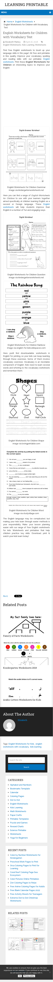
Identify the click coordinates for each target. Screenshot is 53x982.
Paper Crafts (16, 815)
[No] (50, 972)
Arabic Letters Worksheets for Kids (22, 699)
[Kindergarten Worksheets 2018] (26, 653)
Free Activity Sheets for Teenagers (26, 894)
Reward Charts (17, 826)
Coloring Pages (17, 796)
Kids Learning (28, 45)
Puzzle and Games (19, 823)
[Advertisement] (26, 98)
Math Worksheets (18, 811)
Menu (4, 12)
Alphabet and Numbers (20, 785)
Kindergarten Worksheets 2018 (20, 667)
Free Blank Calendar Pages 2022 (25, 890)
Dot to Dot (15, 800)
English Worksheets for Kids (21, 744)
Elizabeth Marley (13, 42)
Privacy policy (29, 976)
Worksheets (40, 45)
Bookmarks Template (20, 789)
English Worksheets (24, 21)
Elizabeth (22, 720)
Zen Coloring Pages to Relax (23, 883)
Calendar (14, 792)
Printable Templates (19, 819)
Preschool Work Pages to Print (24, 862)
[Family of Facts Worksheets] (26, 621)
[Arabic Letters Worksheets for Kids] (26, 685)
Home (9, 21)
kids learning (35, 747)
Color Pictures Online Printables (24, 879)
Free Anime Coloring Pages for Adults (27, 886)
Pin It (5, 596)
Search (26, 767)
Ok (20, 976)
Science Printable (18, 830)
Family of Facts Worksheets (18, 635)
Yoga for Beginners (19, 838)
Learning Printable (26, 4)
